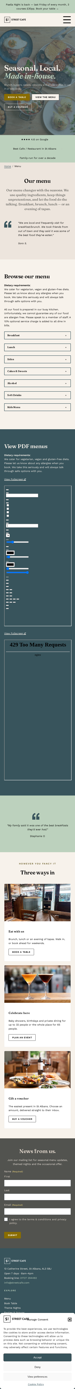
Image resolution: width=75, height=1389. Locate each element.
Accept (37, 1357)
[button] (70, 1319)
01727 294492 (28, 1278)
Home (7, 166)
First (7, 1176)
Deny (38, 1367)
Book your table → (47, 8)
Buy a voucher (18, 107)
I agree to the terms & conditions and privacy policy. (37, 1221)
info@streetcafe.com (16, 1282)
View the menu (45, 97)
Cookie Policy (36, 1384)
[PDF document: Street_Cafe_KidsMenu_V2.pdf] (38, 710)
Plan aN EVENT (22, 1037)
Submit (12, 1235)
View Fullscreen (13, 479)
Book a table (17, 97)
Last (6, 1190)
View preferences (37, 1376)
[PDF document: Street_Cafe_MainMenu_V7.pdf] (38, 556)
